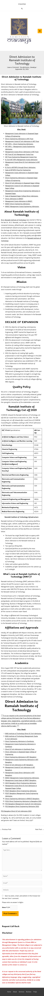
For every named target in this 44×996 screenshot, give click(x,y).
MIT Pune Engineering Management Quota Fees (21, 157)
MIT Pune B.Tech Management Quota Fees (19, 154)
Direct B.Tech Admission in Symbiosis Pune (20, 749)
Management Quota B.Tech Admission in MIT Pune (22, 141)
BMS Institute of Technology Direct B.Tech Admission (23, 734)
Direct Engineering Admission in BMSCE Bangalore (22, 799)
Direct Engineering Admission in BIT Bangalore (20, 757)
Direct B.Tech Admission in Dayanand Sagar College (22, 183)
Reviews (28, 992)
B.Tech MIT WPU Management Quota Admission (21, 160)
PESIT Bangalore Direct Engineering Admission (21, 791)
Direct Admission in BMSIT (14, 199)
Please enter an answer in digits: (12, 902)
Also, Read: (21, 129)
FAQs (35, 992)
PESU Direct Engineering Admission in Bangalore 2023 (23, 801)
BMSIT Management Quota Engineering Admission (22, 207)
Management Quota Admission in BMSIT (19, 201)
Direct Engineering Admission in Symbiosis (19, 741)
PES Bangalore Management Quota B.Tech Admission (23, 804)
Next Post (39, 829)
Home (9, 992)
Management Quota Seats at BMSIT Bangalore (21, 780)
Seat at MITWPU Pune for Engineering (18, 170)
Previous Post (5, 829)
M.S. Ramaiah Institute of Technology (13, 220)
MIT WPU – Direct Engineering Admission (19, 144)
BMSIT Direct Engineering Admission (17, 204)
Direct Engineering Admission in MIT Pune (19, 139)
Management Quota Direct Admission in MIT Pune (21, 152)
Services (21, 992)
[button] (22, 9)
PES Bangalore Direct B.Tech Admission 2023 (16, 811)
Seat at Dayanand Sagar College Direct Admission (21, 196)
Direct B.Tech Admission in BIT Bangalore (19, 765)
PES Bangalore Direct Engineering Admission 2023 (22, 806)
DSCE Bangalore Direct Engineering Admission (20, 783)
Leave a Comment (13, 67)
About (15, 992)
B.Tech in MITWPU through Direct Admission (20, 167)
